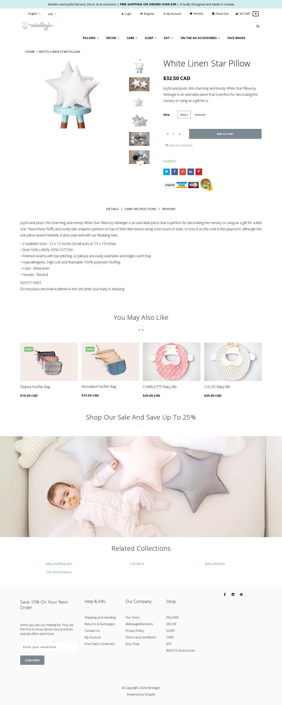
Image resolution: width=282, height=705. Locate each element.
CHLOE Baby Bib (217, 386)
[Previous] (140, 59)
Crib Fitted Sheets (59, 572)
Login (127, 13)
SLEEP (170, 630)
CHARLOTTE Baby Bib (160, 386)
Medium (200, 115)
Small (184, 115)
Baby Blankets (215, 563)
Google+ (182, 172)
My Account (173, 13)
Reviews (168, 209)
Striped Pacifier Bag (35, 386)
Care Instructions (140, 209)
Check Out (221, 13)
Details (112, 209)
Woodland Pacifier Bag (99, 386)
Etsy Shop (133, 644)
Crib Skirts (137, 563)
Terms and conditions (141, 637)
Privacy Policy (135, 630)
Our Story (132, 617)
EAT (168, 644)
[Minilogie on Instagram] (233, 594)
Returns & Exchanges (100, 624)
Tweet (166, 172)
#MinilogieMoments (139, 624)
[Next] (140, 164)
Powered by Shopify (141, 694)
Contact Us (92, 630)
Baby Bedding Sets (58, 563)
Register (148, 13)
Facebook (174, 172)
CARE (170, 637)
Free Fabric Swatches (100, 644)
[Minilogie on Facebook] (225, 594)
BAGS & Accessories (180, 650)
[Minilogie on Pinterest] (241, 594)
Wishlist (198, 13)
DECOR (171, 624)
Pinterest (199, 172)
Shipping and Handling (100, 617)
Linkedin (190, 172)
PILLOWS (172, 617)
